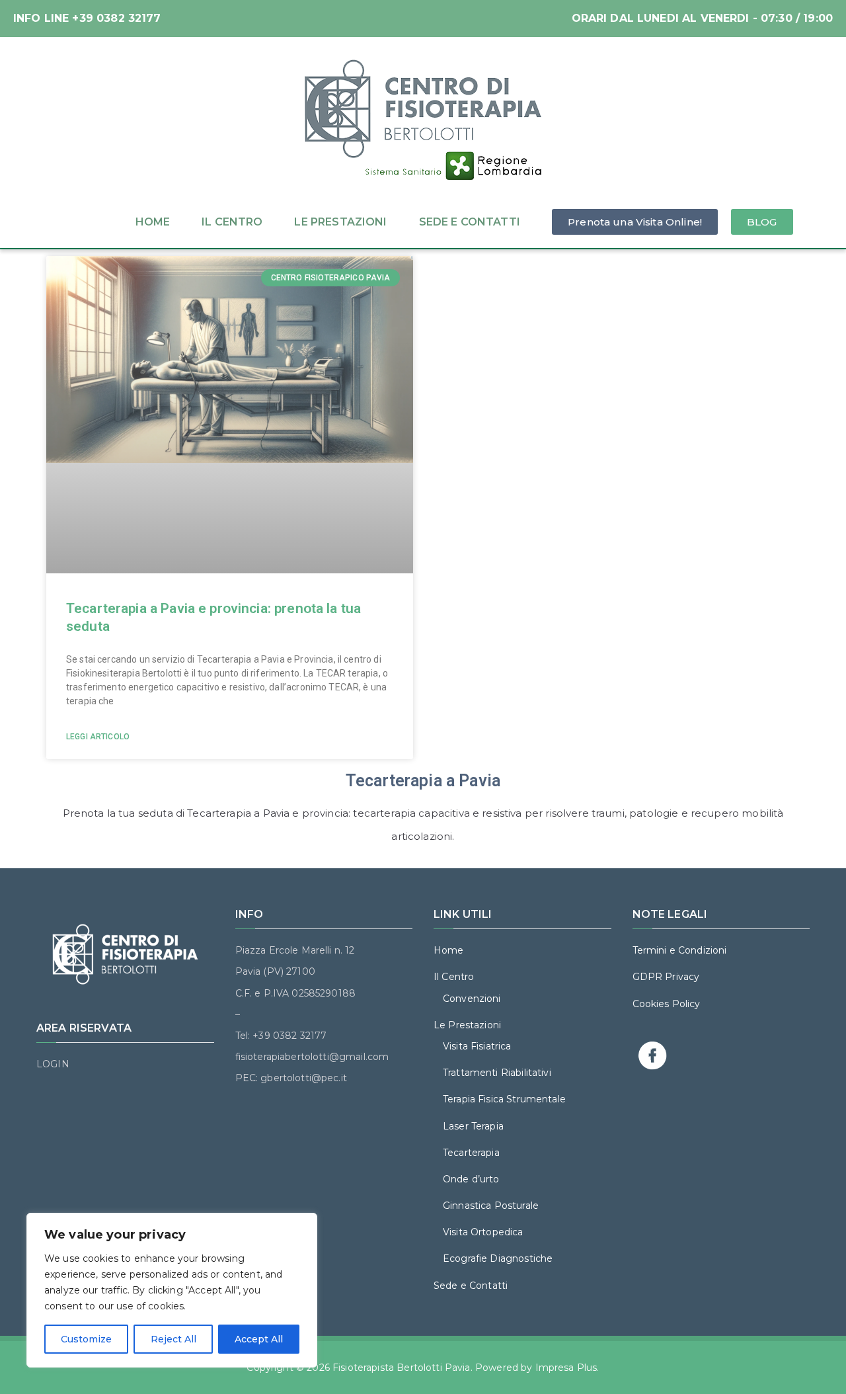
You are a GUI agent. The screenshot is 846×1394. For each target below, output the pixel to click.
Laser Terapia (473, 1126)
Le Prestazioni (340, 222)
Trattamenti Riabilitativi (497, 1073)
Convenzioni (472, 998)
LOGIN (52, 1064)
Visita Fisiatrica (477, 1046)
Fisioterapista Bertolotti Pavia (401, 1368)
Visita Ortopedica (483, 1232)
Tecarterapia (471, 1153)
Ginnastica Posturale (491, 1205)
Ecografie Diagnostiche (498, 1258)
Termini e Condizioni (680, 950)
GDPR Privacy (666, 977)
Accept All (259, 1339)
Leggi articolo (98, 736)
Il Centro (232, 222)
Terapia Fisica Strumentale (504, 1099)
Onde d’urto (471, 1179)
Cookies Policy (667, 1004)
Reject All (173, 1339)
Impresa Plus (566, 1368)
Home (153, 222)
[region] (171, 1290)
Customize (86, 1339)
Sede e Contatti (469, 222)
